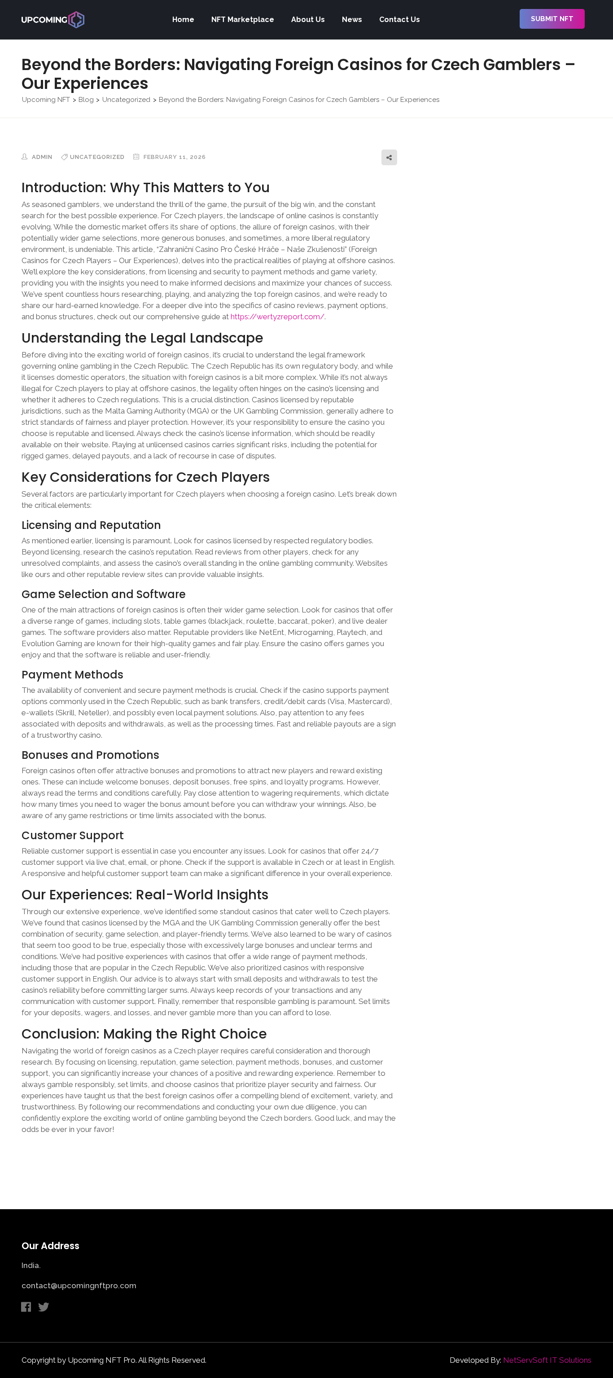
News (352, 19)
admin (41, 157)
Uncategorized (97, 157)
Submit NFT (552, 19)
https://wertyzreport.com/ (277, 316)
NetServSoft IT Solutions (547, 1360)
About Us (308, 19)
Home (183, 19)
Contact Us (399, 19)
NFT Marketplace (242, 19)
